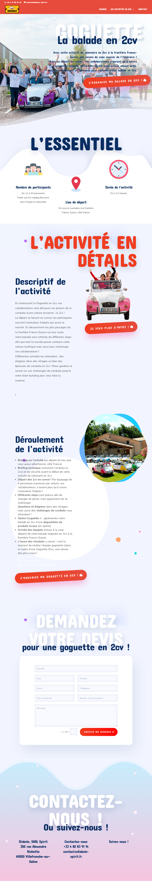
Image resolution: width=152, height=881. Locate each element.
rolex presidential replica (52, 553)
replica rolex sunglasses (30, 385)
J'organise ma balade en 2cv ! (115, 81)
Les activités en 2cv (121, 9)
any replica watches (30, 561)
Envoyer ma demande (97, 731)
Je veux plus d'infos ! (109, 327)
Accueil (103, 9)
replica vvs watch (25, 390)
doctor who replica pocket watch (38, 564)
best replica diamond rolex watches (46, 380)
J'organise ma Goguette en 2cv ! (49, 576)
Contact (142, 9)
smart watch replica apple (34, 557)
